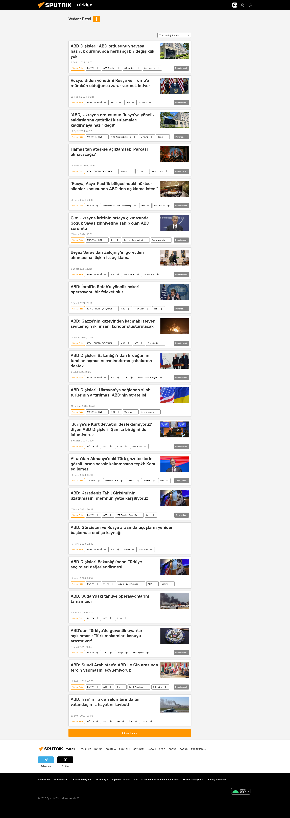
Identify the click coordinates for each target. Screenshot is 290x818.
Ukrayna (143, 102)
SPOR (162, 748)
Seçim (106, 584)
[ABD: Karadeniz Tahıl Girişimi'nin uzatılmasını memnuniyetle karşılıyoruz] (174, 498)
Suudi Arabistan (136, 687)
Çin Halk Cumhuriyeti (133, 240)
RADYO (184, 748)
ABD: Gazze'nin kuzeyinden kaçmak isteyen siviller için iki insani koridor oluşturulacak (113, 323)
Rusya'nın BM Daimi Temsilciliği (117, 205)
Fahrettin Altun (111, 480)
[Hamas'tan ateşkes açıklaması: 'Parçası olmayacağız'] (174, 154)
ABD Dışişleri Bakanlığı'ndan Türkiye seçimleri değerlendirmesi (106, 564)
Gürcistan (143, 549)
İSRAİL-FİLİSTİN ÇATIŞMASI (99, 171)
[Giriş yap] (242, 5)
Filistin (140, 171)
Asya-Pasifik (159, 205)
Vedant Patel (79, 18)
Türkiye (164, 584)
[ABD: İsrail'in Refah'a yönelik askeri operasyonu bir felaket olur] (174, 292)
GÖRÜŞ (172, 748)
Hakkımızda (44, 779)
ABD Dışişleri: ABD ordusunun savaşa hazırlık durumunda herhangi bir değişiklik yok (112, 51)
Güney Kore (129, 68)
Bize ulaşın (102, 779)
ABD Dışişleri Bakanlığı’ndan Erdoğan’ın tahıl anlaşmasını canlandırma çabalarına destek (111, 360)
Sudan (119, 618)
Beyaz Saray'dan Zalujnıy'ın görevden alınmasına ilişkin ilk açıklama (107, 255)
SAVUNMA (138, 748)
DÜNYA (90, 68)
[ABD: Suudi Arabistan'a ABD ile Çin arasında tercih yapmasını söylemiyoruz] (174, 670)
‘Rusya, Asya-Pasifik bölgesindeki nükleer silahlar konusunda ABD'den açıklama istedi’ (114, 186)
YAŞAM (152, 748)
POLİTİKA (111, 748)
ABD (128, 102)
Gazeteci (131, 480)
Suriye (119, 446)
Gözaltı (147, 480)
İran (131, 721)
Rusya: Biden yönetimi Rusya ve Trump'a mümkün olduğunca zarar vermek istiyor (110, 83)
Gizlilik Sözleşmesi (193, 779)
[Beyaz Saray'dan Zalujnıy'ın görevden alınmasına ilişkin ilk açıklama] (174, 258)
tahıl (148, 515)
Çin (112, 240)
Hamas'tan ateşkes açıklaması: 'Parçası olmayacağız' (109, 151)
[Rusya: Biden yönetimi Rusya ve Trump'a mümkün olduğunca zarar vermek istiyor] (174, 86)
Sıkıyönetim (149, 68)
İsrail (156, 308)
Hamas (124, 171)
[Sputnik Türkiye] (56, 9)
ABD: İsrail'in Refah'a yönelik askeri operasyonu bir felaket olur (105, 289)
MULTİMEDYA (198, 748)
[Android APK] (240, 791)
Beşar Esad (137, 446)
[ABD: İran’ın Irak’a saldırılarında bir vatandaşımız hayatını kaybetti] (174, 705)
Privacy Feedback (216, 779)
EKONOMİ (124, 748)
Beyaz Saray (129, 274)
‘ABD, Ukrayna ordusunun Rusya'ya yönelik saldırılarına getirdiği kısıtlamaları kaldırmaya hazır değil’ (113, 120)
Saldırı (145, 721)
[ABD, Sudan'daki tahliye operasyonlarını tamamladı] (174, 601)
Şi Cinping (157, 687)
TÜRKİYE (91, 480)
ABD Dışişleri (109, 68)
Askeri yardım (147, 412)
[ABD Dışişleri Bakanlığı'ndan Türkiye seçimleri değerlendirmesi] (174, 567)
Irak (118, 721)
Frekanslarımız (61, 779)
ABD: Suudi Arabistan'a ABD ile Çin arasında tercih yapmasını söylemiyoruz (114, 667)
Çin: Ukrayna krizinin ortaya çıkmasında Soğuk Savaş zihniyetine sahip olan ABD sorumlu (110, 223)
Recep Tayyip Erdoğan (147, 377)
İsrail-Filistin (157, 171)
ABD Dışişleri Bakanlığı (121, 137)
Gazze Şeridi (153, 343)
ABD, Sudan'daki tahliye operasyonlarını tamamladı (110, 598)
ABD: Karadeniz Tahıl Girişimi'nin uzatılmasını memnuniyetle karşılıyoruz (109, 495)
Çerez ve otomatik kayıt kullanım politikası (156, 779)
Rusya (113, 102)
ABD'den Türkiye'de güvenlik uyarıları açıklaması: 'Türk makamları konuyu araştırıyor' (107, 636)
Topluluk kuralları (121, 779)
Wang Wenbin (158, 240)
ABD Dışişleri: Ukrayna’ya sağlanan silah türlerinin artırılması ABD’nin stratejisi (111, 392)
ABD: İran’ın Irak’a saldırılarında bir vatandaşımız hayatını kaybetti (105, 702)
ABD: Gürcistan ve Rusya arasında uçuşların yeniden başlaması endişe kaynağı (122, 530)
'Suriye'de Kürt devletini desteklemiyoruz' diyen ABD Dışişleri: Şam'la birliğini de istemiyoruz (111, 429)
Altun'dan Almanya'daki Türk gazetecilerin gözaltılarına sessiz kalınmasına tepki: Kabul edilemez (114, 464)
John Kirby (149, 274)
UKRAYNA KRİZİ (94, 102)
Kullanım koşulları (82, 779)
